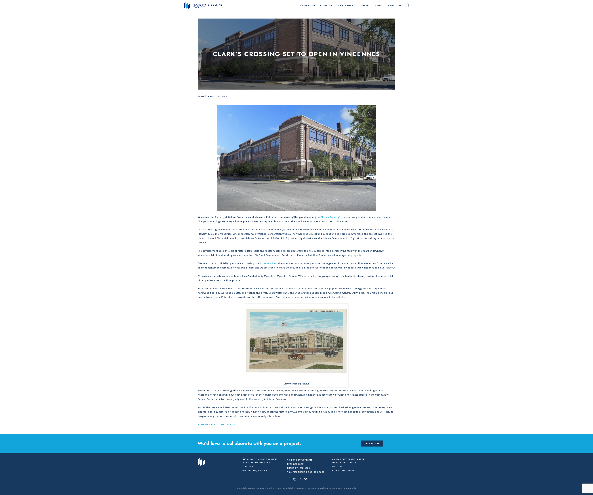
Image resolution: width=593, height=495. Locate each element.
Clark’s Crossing (330, 217)
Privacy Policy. (312, 488)
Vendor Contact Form (299, 460)
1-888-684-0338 (315, 472)
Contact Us (394, 5)
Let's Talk (370, 443)
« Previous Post (207, 424)
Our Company (346, 5)
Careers (365, 5)
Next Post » (228, 424)
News (378, 5)
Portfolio (326, 5)
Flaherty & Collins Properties (203, 5)
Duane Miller (269, 263)
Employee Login (295, 464)
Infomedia (351, 488)
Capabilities (307, 5)
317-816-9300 (302, 468)
